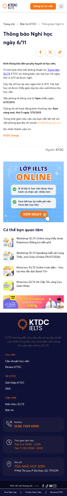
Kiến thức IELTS (14, 404)
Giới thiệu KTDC (14, 382)
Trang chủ (9, 24)
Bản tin (9, 410)
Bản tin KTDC (28, 24)
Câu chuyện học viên (17, 361)
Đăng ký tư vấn (43, 6)
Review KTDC (13, 367)
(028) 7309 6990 (26, 426)
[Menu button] (61, 6)
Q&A (8, 388)
